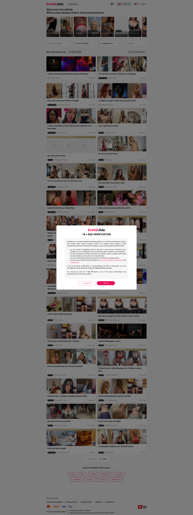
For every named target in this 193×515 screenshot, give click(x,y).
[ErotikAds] (96, 230)
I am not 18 (87, 283)
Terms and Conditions (107, 260)
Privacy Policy (118, 260)
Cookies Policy (74, 262)
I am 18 (106, 283)
